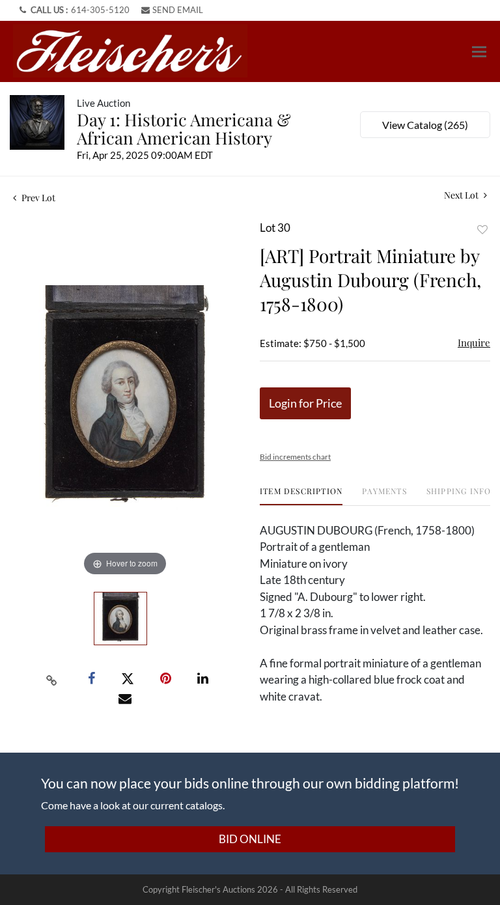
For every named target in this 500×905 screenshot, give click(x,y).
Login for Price (305, 403)
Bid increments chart (295, 457)
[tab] (301, 495)
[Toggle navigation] (479, 51)
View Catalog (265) (425, 124)
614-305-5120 (100, 10)
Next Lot (462, 195)
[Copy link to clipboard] (52, 679)
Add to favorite (482, 229)
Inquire (474, 342)
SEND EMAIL (177, 10)
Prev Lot (37, 197)
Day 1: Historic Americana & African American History (184, 128)
